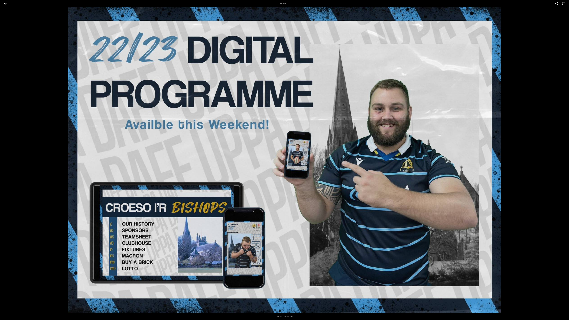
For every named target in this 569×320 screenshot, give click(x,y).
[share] (556, 3)
